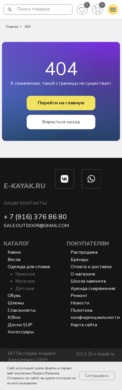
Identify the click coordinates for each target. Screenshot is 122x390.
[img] (10, 9)
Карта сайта (84, 325)
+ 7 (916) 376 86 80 (35, 217)
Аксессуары (21, 332)
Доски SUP (20, 325)
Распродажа (84, 252)
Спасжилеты (22, 310)
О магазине (83, 274)
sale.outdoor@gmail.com (36, 225)
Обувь (14, 295)
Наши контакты (25, 203)
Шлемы (16, 303)
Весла (14, 260)
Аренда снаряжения (93, 288)
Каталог (17, 243)
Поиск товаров (33, 9)
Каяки (14, 252)
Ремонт (79, 295)
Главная (12, 26)
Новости (80, 303)
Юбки (14, 317)
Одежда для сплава (29, 267)
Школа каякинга (88, 281)
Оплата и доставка (91, 267)
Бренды (79, 260)
